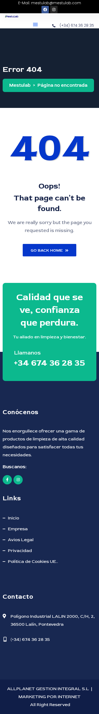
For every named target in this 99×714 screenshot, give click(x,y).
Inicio (13, 518)
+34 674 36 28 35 (49, 363)
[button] (35, 24)
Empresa (18, 529)
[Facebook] (45, 9)
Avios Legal (21, 539)
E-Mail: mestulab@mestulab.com (49, 3)
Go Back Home (47, 250)
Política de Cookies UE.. (33, 561)
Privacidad (20, 550)
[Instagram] (54, 9)
